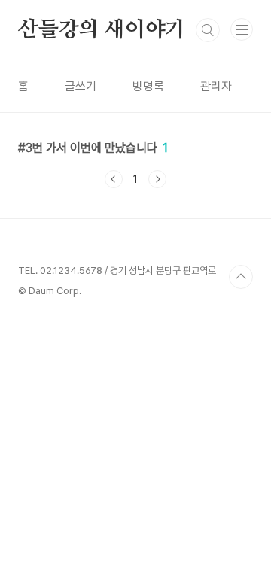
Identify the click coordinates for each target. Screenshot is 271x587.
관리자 (216, 86)
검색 (207, 30)
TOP (241, 277)
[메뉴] (241, 29)
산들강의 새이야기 (101, 30)
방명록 (148, 86)
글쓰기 (80, 86)
